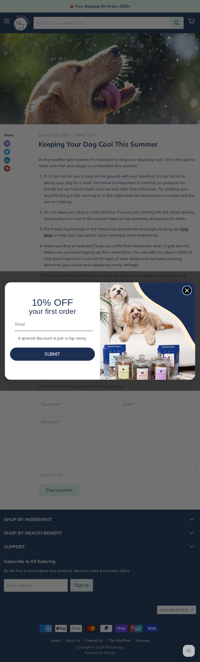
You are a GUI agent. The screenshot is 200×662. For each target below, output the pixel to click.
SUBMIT (52, 354)
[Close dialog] (187, 290)
